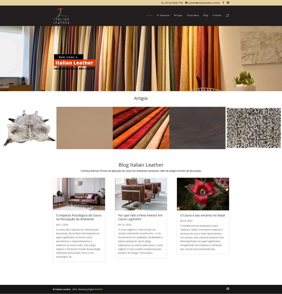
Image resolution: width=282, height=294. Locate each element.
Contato (217, 15)
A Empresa (163, 15)
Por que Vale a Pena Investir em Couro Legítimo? (140, 217)
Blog (206, 15)
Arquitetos (193, 15)
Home (149, 15)
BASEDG (99, 289)
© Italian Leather (62, 289)
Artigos (178, 15)
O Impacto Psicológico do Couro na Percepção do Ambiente (78, 217)
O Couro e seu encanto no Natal (202, 215)
